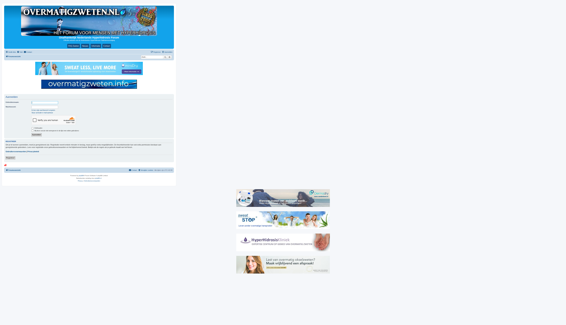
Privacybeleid (33, 152)
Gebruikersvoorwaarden (16, 152)
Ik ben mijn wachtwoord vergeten (43, 110)
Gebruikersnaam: (12, 102)
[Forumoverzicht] (89, 21)
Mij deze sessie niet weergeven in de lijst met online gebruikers (56, 131)
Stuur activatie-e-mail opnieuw (42, 113)
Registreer (10, 158)
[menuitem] (20, 52)
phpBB (81, 175)
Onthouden (38, 128)
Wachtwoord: (11, 107)
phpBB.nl (98, 178)
